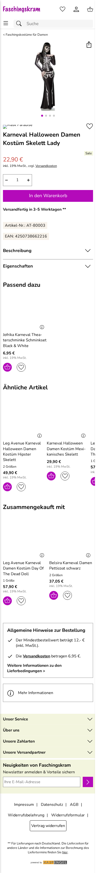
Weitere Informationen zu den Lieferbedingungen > (34, 668)
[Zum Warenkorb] (90, 9)
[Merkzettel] (62, 9)
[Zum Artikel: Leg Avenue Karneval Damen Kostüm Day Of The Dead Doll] (25, 539)
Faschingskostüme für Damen (27, 35)
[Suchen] (20, 24)
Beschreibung (17, 251)
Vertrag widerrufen (48, 825)
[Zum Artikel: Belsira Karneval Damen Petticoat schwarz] (71, 539)
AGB (74, 804)
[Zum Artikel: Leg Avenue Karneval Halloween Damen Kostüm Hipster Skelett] (23, 420)
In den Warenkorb (48, 195)
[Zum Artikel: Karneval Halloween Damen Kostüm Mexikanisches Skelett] (67, 420)
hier (65, 852)
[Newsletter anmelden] (88, 782)
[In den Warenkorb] (7, 367)
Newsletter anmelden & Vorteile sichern (39, 772)
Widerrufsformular (68, 815)
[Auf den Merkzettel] (89, 126)
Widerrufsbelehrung (26, 815)
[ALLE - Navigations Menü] (6, 23)
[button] (88, 45)
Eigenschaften (18, 266)
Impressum (24, 804)
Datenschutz (52, 804)
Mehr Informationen (35, 693)
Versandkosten (46, 166)
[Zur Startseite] (24, 9)
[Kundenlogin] (76, 9)
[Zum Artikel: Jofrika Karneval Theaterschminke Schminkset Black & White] (25, 311)
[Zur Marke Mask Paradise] (17, 127)
